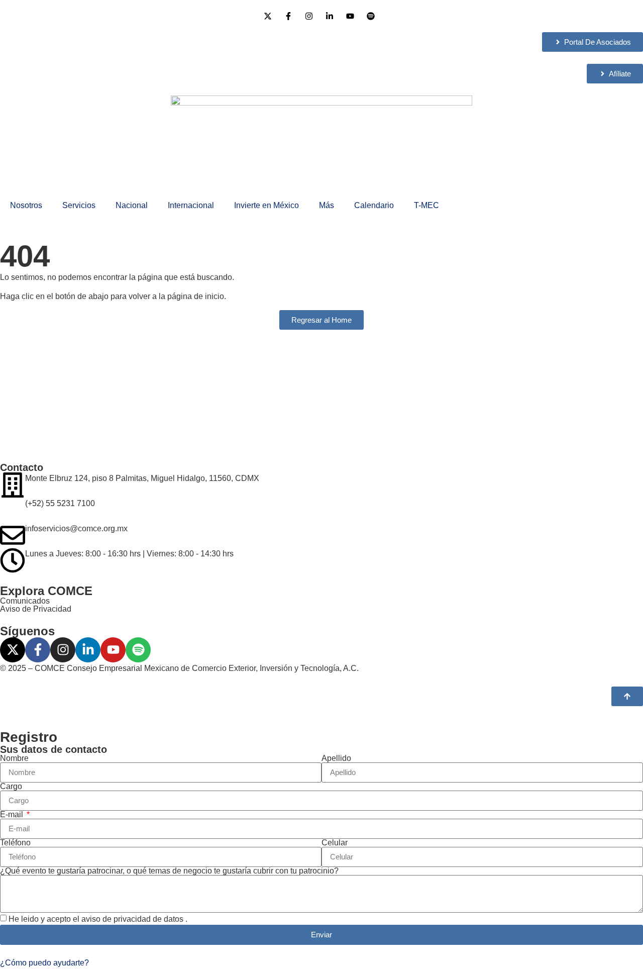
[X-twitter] (12, 649)
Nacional (132, 205)
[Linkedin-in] (87, 649)
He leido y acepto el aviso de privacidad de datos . (98, 919)
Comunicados (25, 601)
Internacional (191, 205)
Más (326, 205)
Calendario (374, 205)
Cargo (11, 787)
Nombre (14, 758)
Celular (335, 843)
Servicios (78, 205)
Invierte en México (266, 205)
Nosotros (26, 205)
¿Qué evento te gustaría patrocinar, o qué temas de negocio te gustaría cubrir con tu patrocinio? (169, 871)
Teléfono (15, 843)
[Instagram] (62, 649)
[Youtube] (113, 649)
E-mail (12, 815)
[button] (44, 962)
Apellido (336, 758)
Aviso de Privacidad (35, 609)
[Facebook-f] (37, 649)
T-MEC (426, 205)
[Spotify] (138, 649)
